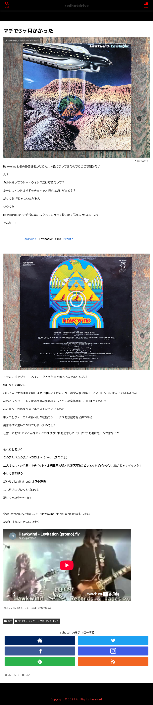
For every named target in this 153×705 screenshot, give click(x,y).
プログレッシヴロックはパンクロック (38, 621)
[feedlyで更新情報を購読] (40, 661)
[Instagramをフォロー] (113, 650)
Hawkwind (29, 239)
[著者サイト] (40, 640)
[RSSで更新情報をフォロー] (113, 661)
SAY (10, 621)
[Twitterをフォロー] (113, 640)
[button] (141, 477)
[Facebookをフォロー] (40, 650)
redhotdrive (77, 5)
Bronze (68, 239)
